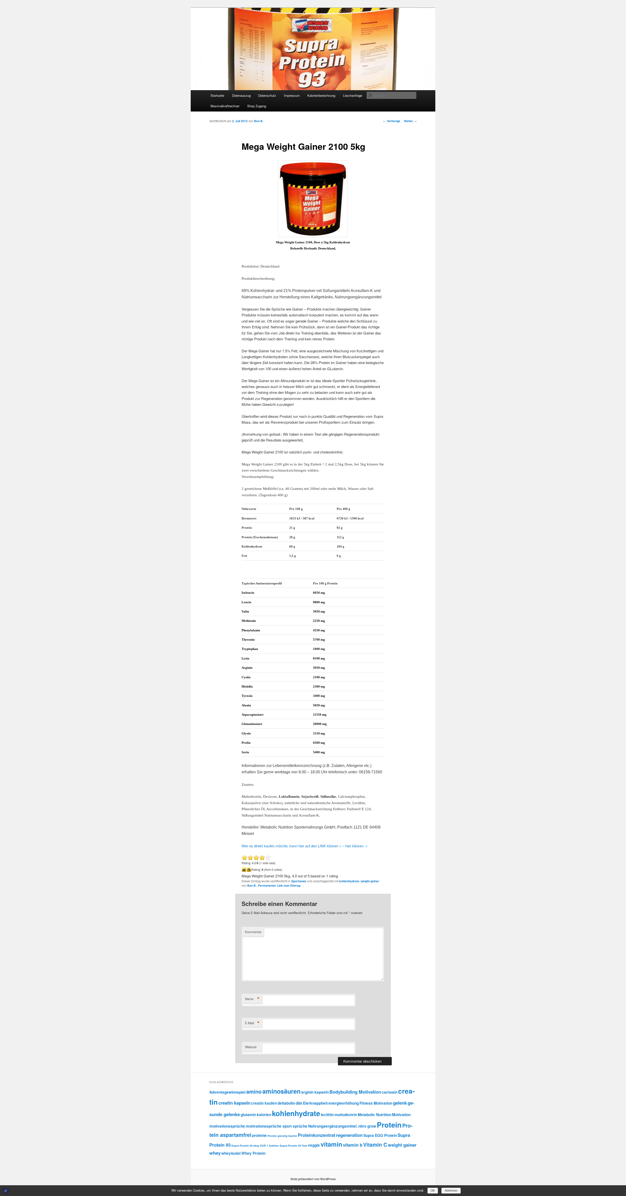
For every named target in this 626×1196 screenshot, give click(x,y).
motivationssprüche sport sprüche (276, 1126)
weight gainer (370, 881)
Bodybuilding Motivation (355, 1091)
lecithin (327, 1114)
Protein (389, 1125)
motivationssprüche (227, 1126)
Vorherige (391, 121)
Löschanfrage (352, 95)
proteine (259, 1135)
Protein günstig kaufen (282, 1136)
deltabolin (286, 1103)
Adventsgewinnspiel (227, 1092)
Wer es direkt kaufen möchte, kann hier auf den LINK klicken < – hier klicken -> (305, 845)
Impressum (292, 95)
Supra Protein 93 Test (293, 1145)
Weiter (410, 121)
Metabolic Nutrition (374, 1114)
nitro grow (367, 1126)
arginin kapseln (315, 1092)
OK (433, 1190)
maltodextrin (346, 1114)
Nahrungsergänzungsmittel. (333, 1126)
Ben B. (258, 121)
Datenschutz (267, 95)
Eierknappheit (315, 1103)
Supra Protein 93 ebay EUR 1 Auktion (255, 1145)
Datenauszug (241, 95)
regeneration (349, 1135)
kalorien (264, 1114)
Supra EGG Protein (380, 1135)
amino (254, 1091)
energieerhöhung (343, 1103)
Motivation (401, 1114)
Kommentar (253, 931)
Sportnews (298, 881)
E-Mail (252, 1023)
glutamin (248, 1114)
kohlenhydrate (349, 881)
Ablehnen (451, 1190)
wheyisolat (231, 1153)
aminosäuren (281, 1091)
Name (252, 999)
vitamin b (352, 1145)
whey (215, 1153)
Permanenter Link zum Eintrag (279, 885)
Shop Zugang (256, 106)
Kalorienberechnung (321, 95)
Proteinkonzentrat (316, 1135)
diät (299, 1103)
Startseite (217, 95)
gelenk (400, 1102)
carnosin (389, 1092)
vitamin (331, 1144)
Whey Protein (253, 1153)
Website (251, 1047)
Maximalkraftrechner (225, 106)
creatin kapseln (234, 1102)
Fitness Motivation (375, 1103)
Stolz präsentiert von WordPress (313, 1179)
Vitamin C (375, 1144)
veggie (314, 1145)
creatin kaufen (264, 1103)
